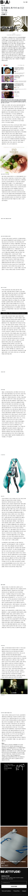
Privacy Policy (17, 890)
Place (2, 865)
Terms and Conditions (6, 890)
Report (6, 865)
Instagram (24, 890)
